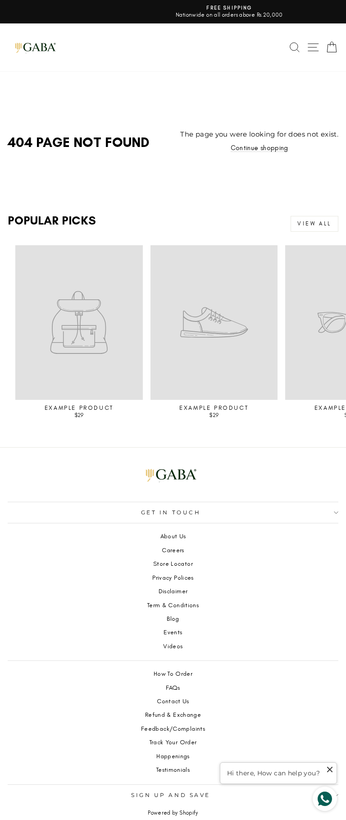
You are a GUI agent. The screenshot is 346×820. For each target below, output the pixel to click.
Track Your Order (173, 742)
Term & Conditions (173, 605)
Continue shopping (259, 148)
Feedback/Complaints (173, 728)
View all (314, 223)
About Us (173, 536)
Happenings (173, 756)
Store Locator (173, 563)
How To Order (173, 673)
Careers (173, 550)
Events (173, 632)
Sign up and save (170, 795)
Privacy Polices (173, 577)
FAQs (173, 687)
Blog (173, 618)
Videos (172, 646)
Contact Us (173, 701)
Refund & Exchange (173, 714)
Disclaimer (173, 591)
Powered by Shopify (173, 813)
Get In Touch (170, 512)
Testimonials (173, 769)
